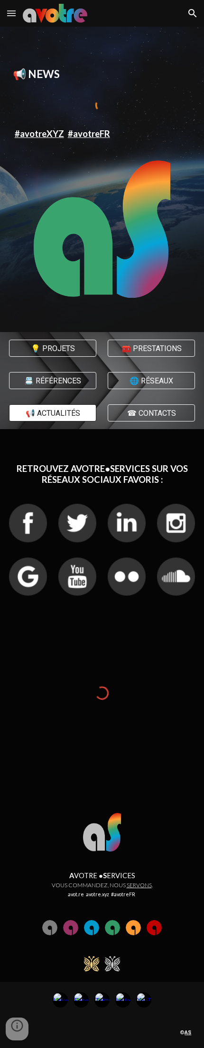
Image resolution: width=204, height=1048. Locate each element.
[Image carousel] (102, 229)
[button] (11, 13)
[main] (102, 74)
